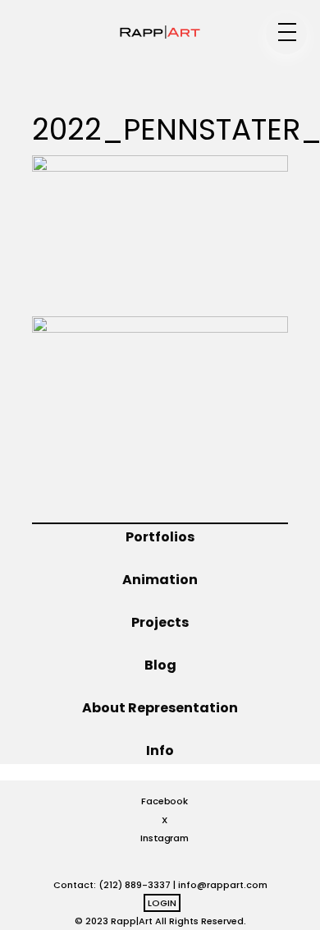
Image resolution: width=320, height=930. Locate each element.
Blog (160, 665)
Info (160, 750)
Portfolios (160, 536)
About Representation (160, 707)
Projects (160, 622)
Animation (160, 579)
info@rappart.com (222, 884)
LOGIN (162, 902)
